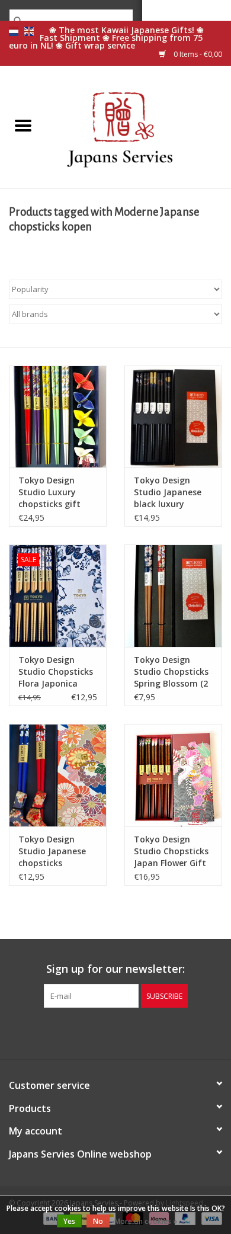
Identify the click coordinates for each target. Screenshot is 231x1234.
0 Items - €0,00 (197, 54)
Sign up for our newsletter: (115, 969)
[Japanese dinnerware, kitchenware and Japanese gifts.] (138, 126)
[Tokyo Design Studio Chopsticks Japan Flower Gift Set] (173, 775)
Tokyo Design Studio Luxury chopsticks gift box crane (49, 492)
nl (13, 31)
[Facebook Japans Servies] (94, 1032)
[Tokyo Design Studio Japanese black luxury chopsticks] (173, 417)
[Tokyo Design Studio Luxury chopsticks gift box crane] (58, 417)
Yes (69, 1221)
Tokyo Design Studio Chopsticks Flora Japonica (55, 671)
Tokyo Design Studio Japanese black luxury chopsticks (167, 492)
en (29, 31)
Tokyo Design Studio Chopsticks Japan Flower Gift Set (171, 851)
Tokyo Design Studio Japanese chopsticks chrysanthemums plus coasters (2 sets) (54, 851)
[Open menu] (23, 125)
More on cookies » (145, 1221)
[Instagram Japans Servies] (136, 1032)
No (98, 1221)
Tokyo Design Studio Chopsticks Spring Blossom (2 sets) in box (171, 672)
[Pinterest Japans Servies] (115, 1032)
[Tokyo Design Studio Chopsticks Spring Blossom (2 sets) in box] (173, 595)
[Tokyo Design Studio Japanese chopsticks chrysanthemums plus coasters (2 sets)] (58, 775)
